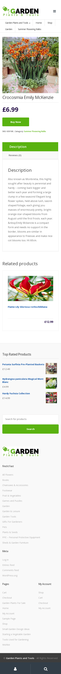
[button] (54, 40)
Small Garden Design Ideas (16, 629)
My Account (8, 613)
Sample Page (9, 618)
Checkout (7, 597)
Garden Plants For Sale (13, 602)
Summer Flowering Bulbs (35, 131)
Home (39, 22)
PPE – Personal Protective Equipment (21, 537)
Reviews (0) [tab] (15, 155)
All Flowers (7, 474)
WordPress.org (9, 575)
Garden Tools (9, 516)
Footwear (7, 490)
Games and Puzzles (12, 500)
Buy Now (15, 121)
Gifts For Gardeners (12, 521)
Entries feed (8, 565)
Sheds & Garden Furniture (15, 542)
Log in (5, 559)
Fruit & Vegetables (11, 495)
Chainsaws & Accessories (15, 485)
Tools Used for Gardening (15, 639)
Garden (6, 506)
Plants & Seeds (10, 532)
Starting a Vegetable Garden (16, 634)
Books (5, 480)
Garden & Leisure (11, 511)
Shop (50, 22)
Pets (4, 527)
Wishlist (6, 644)
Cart (4, 592)
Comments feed (10, 570)
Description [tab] (17, 147)
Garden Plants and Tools (17, 22)
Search (31, 429)
